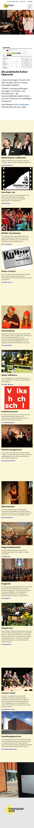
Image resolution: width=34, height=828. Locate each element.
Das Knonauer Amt (13, 1)
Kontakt (30, 1)
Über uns (22, 1)
